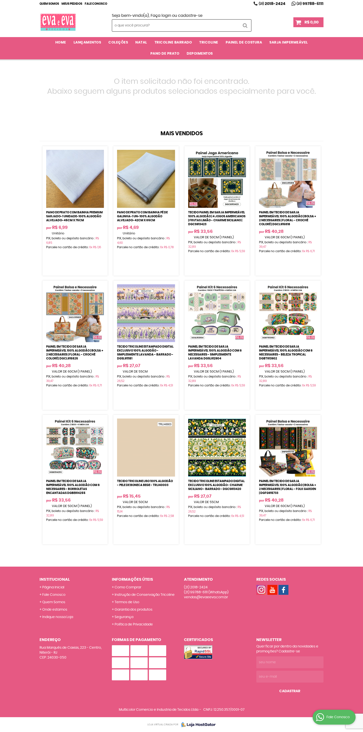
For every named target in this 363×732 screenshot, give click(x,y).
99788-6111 (310, 4)
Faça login (161, 16)
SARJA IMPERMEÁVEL (288, 42)
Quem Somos (49, 3)
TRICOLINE (208, 42)
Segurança (124, 617)
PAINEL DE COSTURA (244, 42)
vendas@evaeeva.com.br (206, 597)
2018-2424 (272, 4)
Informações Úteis (132, 579)
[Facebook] (283, 590)
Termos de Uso (127, 602)
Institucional (55, 579)
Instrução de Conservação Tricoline (145, 595)
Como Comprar (128, 587)
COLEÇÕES (118, 42)
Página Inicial (53, 587)
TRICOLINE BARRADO (173, 42)
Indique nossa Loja (57, 617)
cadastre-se (190, 16)
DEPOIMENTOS (200, 53)
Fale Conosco (96, 3)
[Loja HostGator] (196, 724)
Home (60, 42)
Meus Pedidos (71, 3)
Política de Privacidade (134, 624)
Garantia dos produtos (133, 609)
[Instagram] (261, 590)
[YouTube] (272, 590)
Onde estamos (54, 609)
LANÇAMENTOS (87, 42)
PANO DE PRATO (165, 53)
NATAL (141, 42)
